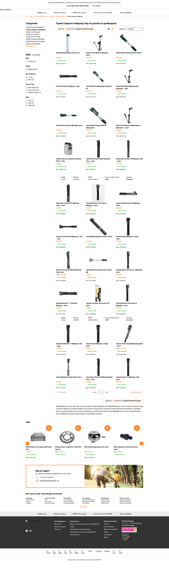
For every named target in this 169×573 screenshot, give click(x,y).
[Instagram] (30, 530)
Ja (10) (30, 77)
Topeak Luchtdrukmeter (33, 44)
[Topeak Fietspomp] (27, 16)
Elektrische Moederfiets (126, 503)
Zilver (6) (31, 103)
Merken (106, 537)
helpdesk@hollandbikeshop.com (49, 481)
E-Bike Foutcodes (75, 534)
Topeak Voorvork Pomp (33, 37)
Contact (72, 526)
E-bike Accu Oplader (50, 503)
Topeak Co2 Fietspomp (33, 32)
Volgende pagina (136, 392)
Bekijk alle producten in (75, 29)
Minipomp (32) (32, 69)
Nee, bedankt (96, 6)
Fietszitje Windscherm (68, 503)
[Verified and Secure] (125, 537)
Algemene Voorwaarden (110, 529)
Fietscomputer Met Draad (88, 500)
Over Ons (106, 524)
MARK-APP (99, 560)
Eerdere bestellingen (60, 526)
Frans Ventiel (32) (33, 90)
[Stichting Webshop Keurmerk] (129, 529)
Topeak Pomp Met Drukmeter (35, 27)
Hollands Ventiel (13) (34, 92)
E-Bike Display (48, 501)
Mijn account (58, 524)
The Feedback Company (128, 525)
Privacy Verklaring (109, 526)
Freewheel (28, 503)
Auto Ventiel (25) (33, 87)
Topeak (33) (32, 61)
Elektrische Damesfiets (125, 500)
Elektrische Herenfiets (125, 501)
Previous (27, 443)
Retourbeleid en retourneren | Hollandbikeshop (83, 532)
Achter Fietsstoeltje (68, 501)
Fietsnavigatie (85, 503)
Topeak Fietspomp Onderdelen (35, 39)
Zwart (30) (31, 105)
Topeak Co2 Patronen (32, 34)
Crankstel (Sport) (30, 500)
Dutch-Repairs (108, 534)
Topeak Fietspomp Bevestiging (35, 41)
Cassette (28, 501)
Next (141, 443)
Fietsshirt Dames (105, 500)
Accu (46, 500)
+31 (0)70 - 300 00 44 (46, 477)
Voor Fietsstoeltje (67, 500)
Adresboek (57, 529)
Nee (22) (31, 80)
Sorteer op (122, 29)
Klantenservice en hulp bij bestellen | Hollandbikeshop (85, 524)
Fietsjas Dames (104, 503)
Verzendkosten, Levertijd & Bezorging (80, 529)
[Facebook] (27, 530)
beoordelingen (136, 523)
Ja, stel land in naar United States (77, 6)
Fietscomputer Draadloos (88, 501)
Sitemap (106, 532)
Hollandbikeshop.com (85, 560)
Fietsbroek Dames (105, 501)
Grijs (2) (30, 100)
